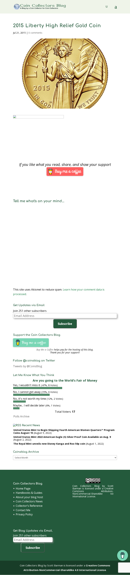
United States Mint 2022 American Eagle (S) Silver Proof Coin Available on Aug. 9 (62, 437)
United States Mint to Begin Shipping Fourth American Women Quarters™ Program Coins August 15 (64, 431)
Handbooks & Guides (29, 493)
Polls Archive (21, 416)
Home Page (23, 488)
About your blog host (29, 497)
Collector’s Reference (29, 506)
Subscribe (65, 324)
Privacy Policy (24, 514)
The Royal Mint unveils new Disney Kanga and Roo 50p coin (49, 443)
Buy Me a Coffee (44, 349)
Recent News (31, 425)
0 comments (35, 32)
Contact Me (23, 510)
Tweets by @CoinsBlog (27, 366)
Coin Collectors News (29, 501)
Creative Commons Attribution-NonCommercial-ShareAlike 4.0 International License (92, 492)
